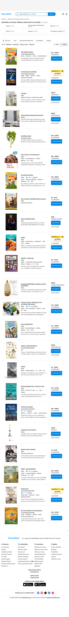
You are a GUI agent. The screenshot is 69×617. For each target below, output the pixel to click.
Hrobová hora (25, 489)
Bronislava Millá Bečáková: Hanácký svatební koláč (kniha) (33, 285)
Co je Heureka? (5, 547)
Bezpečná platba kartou (24, 561)
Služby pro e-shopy (39, 552)
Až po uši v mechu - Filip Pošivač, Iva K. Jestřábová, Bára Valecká (31, 303)
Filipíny (23, 237)
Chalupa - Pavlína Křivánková (29, 346)
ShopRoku (53, 549)
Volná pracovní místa (6, 554)
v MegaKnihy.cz (55, 94)
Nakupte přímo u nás (23, 554)
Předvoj (23, 366)
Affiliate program (38, 561)
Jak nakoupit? (21, 547)
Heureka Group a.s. (27, 597)
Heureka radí (21, 552)
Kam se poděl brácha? (27, 324)
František (23, 93)
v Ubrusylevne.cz (55, 115)
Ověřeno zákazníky (56, 547)
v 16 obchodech (55, 473)
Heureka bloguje (5, 559)
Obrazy (23, 432)
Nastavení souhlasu (23, 557)
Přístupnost (4, 566)
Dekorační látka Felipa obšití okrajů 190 (32, 115)
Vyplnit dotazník (34, 577)
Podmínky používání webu (53, 597)
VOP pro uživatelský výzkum (25, 564)
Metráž (23, 117)
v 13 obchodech (55, 307)
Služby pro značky (39, 557)
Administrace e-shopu (40, 547)
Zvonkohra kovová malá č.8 (28, 430)
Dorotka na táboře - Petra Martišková (31, 511)
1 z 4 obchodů (54, 78)
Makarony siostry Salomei (28, 449)
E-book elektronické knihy (28, 54)
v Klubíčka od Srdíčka (56, 219)
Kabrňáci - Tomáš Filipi (27, 258)
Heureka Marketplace (40, 554)
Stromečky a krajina (26, 138)
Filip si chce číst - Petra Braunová (30, 155)
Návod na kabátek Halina (28, 219)
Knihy (22, 95)
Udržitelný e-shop (56, 559)
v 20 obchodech (55, 328)
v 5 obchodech (55, 54)
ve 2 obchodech (55, 179)
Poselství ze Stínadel (27, 407)
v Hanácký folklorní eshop (57, 285)
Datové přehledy (38, 559)
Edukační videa (38, 564)
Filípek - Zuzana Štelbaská (28, 469)
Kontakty (3, 549)
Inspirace (53, 557)
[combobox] (31, 14)
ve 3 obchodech (55, 137)
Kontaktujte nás (34, 572)
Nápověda (37, 566)
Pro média (4, 557)
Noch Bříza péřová (26, 136)
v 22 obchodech (55, 158)
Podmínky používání (6, 552)
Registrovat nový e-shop (40, 549)
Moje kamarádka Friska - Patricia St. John (32, 386)
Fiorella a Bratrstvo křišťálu (29, 72)
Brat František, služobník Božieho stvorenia (33, 199)
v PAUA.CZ (54, 430)
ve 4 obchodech (55, 369)
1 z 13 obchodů (55, 243)
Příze (22, 221)
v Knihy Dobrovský (56, 347)
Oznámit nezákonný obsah (8, 564)
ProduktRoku (54, 552)
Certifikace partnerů (56, 554)
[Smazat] (46, 14)
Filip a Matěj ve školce (27, 52)
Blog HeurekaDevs (6, 561)
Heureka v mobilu (22, 549)
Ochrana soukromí (22, 559)
